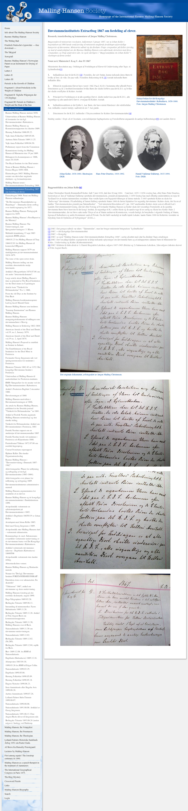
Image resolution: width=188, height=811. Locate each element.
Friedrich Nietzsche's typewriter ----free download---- (22, 46)
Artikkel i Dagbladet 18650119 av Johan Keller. (23, 517)
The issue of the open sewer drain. (20, 258)
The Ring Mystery (13, 776)
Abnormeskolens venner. (16, 563)
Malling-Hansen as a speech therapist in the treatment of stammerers (22, 764)
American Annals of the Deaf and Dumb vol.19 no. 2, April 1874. (23, 337)
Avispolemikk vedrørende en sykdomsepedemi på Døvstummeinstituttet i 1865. (18, 509)
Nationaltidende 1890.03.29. (18, 668)
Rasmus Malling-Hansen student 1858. (22, 112)
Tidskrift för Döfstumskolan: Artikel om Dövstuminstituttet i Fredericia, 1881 (23, 425)
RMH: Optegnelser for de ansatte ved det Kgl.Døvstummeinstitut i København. (23, 384)
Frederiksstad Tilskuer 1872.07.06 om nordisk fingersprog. (22, 444)
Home (7, 28)
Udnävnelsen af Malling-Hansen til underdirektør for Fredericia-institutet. (22, 377)
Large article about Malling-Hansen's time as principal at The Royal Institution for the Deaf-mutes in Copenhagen (23, 281)
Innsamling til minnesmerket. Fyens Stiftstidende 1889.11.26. (21, 608)
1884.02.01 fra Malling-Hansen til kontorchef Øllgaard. (20, 244)
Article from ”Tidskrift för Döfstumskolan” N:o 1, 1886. (18, 288)
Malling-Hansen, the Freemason (18, 731)
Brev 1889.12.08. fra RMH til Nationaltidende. (18, 653)
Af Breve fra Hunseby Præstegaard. (20, 746)
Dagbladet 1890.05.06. (15, 672)
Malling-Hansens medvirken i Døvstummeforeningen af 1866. (19, 400)
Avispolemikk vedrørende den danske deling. (22, 558)
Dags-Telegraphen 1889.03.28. (19, 599)
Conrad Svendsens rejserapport (19, 449)
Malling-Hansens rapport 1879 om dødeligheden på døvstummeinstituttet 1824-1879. (22, 252)
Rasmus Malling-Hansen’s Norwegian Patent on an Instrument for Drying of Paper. (21, 63)
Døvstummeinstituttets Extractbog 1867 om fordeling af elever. (22, 190)
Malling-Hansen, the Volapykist (18, 727)
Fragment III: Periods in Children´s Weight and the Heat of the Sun (20, 103)
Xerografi (9, 56)
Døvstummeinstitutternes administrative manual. (22, 486)
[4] (130, 113)
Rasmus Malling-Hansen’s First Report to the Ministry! (23, 219)
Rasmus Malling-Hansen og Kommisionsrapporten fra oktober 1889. (23, 127)
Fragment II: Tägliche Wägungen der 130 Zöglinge (21, 96)
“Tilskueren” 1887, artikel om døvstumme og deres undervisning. (20, 587)
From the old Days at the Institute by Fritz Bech (21, 295)
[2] (81, 74)
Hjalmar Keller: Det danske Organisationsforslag (17, 454)
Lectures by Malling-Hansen (17, 751)
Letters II (8, 74)
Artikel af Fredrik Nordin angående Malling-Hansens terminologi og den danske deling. (21, 417)
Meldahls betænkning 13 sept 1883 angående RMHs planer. (20, 234)
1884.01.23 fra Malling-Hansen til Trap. (23, 239)
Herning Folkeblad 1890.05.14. (19, 679)
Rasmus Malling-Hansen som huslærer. (22, 306)
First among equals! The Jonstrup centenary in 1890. (19, 757)
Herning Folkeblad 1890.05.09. (19, 676)
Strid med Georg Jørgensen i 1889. (20, 525)
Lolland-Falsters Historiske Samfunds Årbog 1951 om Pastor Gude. (21, 741)
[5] (157, 118)
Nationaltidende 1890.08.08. (18, 703)
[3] (105, 77)
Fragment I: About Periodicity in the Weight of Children (20, 89)
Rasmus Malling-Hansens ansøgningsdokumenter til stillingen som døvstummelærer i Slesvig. (23, 319)
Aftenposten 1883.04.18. (16, 661)
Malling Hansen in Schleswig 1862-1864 (23, 325)
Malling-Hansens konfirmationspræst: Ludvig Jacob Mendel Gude (21, 301)
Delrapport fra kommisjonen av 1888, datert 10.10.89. (22, 158)
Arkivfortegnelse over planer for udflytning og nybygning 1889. (19, 479)
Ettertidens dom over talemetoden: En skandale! (22, 581)
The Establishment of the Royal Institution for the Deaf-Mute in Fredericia (19, 351)
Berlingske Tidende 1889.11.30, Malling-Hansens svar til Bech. (19, 623)
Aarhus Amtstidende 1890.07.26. (20, 693)
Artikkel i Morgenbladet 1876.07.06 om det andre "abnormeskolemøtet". (23, 273)
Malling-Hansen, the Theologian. (19, 735)
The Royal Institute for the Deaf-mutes (22, 163)
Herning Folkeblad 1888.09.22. (19, 132)
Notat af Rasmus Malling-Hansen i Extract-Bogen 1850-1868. (20, 168)
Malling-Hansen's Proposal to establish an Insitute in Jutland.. (22, 343)
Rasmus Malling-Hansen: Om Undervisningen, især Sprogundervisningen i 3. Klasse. (20, 226)
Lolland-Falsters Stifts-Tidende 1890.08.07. (18, 698)
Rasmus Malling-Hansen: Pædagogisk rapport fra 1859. (21, 212)
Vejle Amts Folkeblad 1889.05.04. (20, 135)
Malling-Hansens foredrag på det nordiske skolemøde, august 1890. (20, 594)
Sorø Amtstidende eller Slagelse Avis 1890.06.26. (21, 688)
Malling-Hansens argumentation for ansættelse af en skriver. (21, 492)
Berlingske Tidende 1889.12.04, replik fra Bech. (22, 646)
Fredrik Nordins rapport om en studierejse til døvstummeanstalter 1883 (22, 431)
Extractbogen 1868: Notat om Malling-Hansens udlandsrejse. (22, 196)
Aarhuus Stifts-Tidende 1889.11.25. (21, 139)
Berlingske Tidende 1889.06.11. (19, 602)
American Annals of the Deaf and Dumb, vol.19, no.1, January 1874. (23, 330)
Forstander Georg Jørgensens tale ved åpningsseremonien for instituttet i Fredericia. (21, 360)
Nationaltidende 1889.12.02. (18, 635)
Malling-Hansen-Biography (17, 789)
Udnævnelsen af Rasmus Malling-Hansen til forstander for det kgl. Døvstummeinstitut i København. (23, 119)
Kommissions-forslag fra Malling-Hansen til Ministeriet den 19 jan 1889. (22, 152)
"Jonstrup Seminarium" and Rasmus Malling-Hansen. (21, 311)
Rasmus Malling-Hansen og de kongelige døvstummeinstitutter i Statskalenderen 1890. (23, 500)
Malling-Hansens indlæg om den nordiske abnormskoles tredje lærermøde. (19, 265)
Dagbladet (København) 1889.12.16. (21, 657)
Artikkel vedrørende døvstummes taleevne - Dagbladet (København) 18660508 (20, 550)
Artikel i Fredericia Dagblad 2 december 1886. (23, 390)
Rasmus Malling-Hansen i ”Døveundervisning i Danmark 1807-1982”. (21, 462)
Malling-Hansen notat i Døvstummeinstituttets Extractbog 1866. (23, 184)
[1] (61, 69)
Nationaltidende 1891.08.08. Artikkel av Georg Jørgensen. (23, 709)
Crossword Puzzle (13, 781)
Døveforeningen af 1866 (16, 395)
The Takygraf (10, 52)
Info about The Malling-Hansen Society (22, 32)
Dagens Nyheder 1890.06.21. (18, 683)
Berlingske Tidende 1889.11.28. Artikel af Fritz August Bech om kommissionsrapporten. (22, 616)
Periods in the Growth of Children (19, 83)
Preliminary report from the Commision (22, 146)
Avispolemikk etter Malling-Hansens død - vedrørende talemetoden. (23, 531)
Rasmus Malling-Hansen (15, 36)
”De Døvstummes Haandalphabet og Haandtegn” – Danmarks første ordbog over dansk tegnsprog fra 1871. (22, 204)
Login (7, 798)
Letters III (9, 79)
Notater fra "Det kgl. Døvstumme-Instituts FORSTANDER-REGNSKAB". (22, 575)
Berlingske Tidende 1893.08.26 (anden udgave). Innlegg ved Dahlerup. (22, 721)
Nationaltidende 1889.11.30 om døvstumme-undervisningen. (19, 630)
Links (7, 785)
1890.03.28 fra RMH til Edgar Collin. (22, 665)
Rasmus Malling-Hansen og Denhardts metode (22, 568)
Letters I (8, 70)
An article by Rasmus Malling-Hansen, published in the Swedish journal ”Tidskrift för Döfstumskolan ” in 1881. (22, 408)
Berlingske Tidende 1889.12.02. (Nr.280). (19, 640)
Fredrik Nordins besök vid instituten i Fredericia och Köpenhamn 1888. (21, 438)
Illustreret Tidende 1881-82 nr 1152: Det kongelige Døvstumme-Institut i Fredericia (23, 370)
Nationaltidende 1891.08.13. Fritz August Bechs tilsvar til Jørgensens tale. (22, 715)
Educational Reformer (14, 109)
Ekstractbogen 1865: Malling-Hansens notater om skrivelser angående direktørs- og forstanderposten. (22, 176)
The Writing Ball (12, 40)
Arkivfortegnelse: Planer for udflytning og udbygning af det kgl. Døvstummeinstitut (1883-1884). (22, 471)
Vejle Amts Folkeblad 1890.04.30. (20, 143)
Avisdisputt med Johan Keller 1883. (21, 522)
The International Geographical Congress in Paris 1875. (18, 771)
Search (7, 793)
